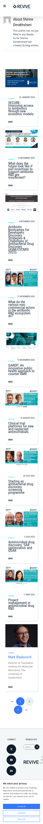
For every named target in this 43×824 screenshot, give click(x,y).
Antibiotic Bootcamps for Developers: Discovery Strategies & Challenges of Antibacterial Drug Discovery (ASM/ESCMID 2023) (21, 239)
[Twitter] (11, 749)
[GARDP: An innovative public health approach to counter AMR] (21, 333)
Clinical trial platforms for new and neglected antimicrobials (21, 427)
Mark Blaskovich (20, 657)
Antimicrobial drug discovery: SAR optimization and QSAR (21, 546)
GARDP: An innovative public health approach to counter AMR (21, 369)
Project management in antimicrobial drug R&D (21, 604)
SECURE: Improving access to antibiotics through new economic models (21, 108)
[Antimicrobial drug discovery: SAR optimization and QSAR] (21, 510)
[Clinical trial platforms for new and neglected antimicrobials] (21, 391)
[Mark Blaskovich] (21, 626)
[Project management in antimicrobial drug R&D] (21, 568)
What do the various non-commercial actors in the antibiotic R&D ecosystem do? (21, 309)
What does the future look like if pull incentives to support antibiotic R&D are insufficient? (21, 170)
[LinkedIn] (11, 770)
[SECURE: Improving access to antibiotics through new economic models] (21, 70)
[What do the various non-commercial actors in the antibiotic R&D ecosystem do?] (21, 269)
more (10, 121)
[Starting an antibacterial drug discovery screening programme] (21, 449)
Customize (21, 813)
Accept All (21, 806)
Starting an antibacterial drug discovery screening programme (20, 487)
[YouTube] (11, 760)
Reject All (21, 819)
